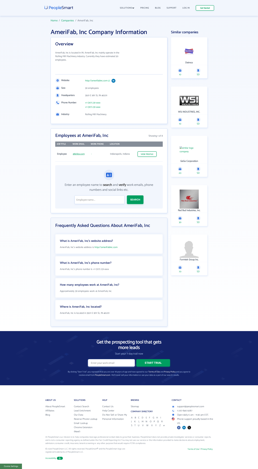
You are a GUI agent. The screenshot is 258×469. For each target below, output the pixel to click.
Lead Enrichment (82, 411)
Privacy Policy (170, 372)
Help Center (108, 411)
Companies (67, 20)
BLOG (158, 8)
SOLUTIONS (126, 8)
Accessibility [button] (50, 458)
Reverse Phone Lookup (85, 419)
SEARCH (135, 199)
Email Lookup (81, 423)
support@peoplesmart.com (190, 407)
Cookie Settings (11, 466)
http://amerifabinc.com (96, 81)
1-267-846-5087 (184, 411)
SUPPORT (171, 8)
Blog (47, 415)
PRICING (144, 8)
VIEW (147, 154)
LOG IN (186, 8)
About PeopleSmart (55, 407)
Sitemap (135, 407)
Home (54, 20)
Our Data (78, 415)
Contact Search (81, 407)
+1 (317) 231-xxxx (92, 103)
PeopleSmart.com (102, 375)
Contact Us (107, 407)
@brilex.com (79, 154)
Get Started (205, 8)
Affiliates (49, 411)
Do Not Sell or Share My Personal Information (114, 417)
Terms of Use (154, 372)
